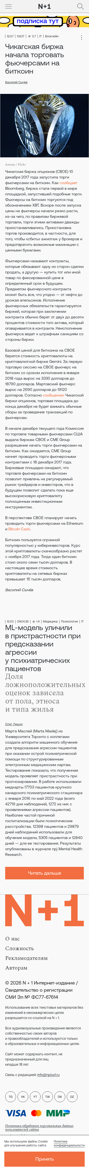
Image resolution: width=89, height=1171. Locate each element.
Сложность (19, 948)
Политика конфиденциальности (69, 1143)
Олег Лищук (14, 724)
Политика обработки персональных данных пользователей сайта (39, 1127)
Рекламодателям (26, 958)
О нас (12, 938)
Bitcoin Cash (19, 529)
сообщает (69, 182)
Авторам (16, 968)
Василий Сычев (16, 82)
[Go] (8, 6)
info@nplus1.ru (48, 1075)
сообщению (53, 395)
